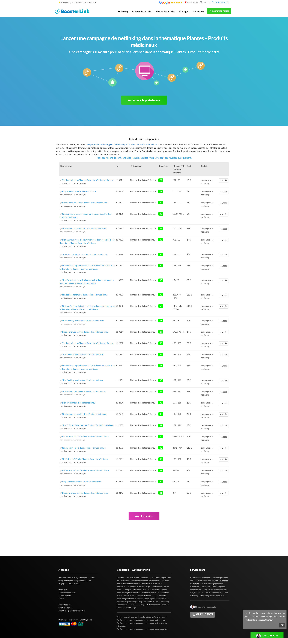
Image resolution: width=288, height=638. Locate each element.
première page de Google (127, 602)
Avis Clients (192, 2)
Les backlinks (122, 605)
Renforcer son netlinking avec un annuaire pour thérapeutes (141, 620)
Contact (206, 2)
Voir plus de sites (144, 516)
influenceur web (218, 596)
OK (282, 625)
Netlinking (123, 11)
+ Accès (223, 180)
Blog (140, 602)
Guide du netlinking (161, 602)
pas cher (224, 578)
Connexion (198, 11)
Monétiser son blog (136, 605)
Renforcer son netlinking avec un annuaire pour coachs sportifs (142, 629)
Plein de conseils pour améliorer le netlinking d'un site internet (142, 617)
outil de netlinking (214, 587)
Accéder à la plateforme (144, 100)
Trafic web (165, 605)
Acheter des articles (142, 11)
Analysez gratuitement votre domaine (78, 2)
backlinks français (124, 590)
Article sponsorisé (152, 605)
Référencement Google (126, 608)
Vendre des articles (165, 11)
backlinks (147, 578)
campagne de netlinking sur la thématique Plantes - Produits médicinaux (122, 144)
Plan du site (147, 602)
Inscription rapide (220, 10)
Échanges (184, 11)
